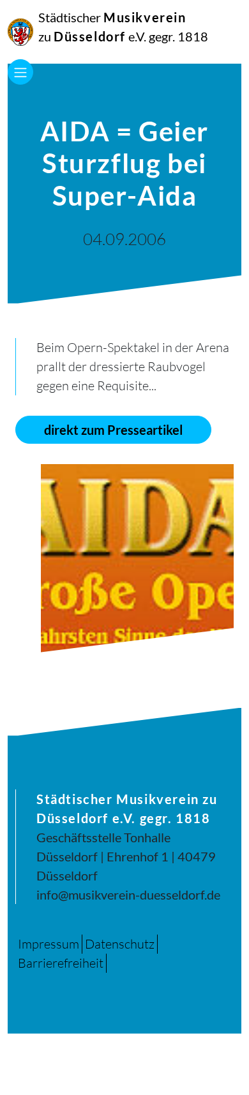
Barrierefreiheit (60, 963)
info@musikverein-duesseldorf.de (128, 894)
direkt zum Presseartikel (113, 429)
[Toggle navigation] (20, 72)
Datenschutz (120, 944)
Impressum (48, 944)
